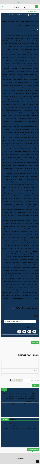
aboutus (24, 456)
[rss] (13, 456)
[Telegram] (34, 331)
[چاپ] (9, 15)
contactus (17, 456)
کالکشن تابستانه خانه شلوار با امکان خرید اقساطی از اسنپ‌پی (20, 423)
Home (35, 12)
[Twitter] (24, 331)
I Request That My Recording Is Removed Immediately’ (21, 404)
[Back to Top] (37, 461)
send (35, 385)
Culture (31, 12)
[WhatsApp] (29, 331)
